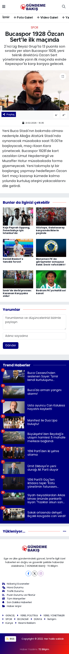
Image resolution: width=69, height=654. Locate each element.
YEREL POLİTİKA (29, 615)
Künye (9, 623)
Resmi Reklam (27, 623)
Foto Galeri (24, 17)
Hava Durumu (15, 587)
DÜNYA (38, 619)
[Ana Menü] (3, 7)
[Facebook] (28, 573)
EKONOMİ (22, 619)
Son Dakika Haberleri (19, 602)
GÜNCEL (10, 615)
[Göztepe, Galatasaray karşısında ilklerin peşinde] (51, 216)
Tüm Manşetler (16, 598)
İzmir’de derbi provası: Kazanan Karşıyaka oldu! (17, 293)
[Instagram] (41, 573)
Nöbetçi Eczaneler (18, 583)
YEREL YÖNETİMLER (54, 615)
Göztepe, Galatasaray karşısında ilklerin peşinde (50, 230)
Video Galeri (49, 17)
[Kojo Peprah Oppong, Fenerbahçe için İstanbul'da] (18, 216)
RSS (11, 638)
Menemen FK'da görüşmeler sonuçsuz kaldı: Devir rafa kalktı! (50, 261)
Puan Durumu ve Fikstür (21, 595)
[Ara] (63, 7)
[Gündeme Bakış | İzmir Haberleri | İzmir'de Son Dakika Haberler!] (33, 6)
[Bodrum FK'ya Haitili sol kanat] (51, 279)
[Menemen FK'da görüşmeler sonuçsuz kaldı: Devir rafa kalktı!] (51, 248)
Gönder (10, 345)
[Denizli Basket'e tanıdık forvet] (18, 248)
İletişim (51, 619)
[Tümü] (64, 531)
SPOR (34, 28)
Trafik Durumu (15, 591)
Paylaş (11, 114)
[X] (34, 573)
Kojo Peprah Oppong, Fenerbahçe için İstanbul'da (16, 230)
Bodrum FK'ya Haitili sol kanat (51, 292)
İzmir (6, 17)
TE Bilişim (43, 649)
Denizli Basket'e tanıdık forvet (13, 260)
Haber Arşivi (14, 606)
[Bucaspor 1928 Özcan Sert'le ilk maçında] (34, 90)
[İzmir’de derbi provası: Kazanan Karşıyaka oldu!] (18, 279)
